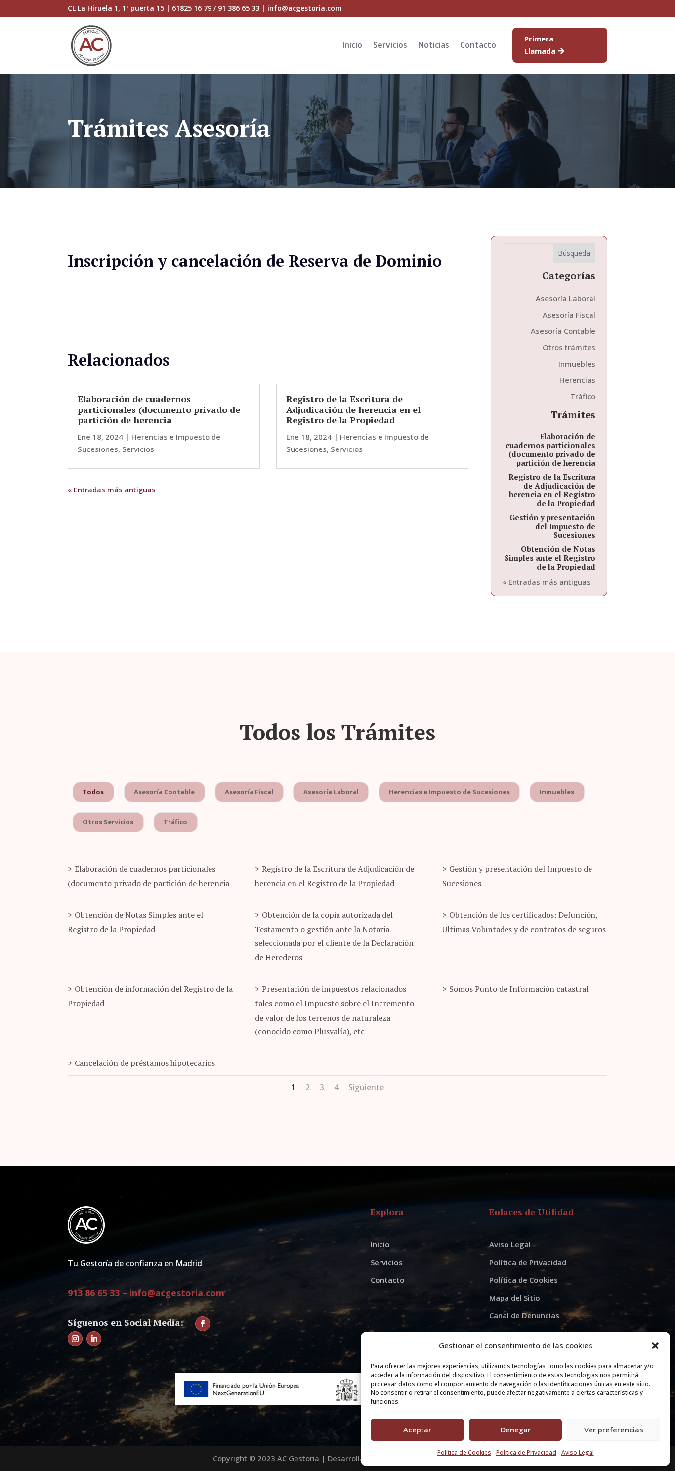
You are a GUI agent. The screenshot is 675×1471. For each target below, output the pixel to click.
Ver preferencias (613, 1429)
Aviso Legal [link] (577, 1452)
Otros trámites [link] (569, 347)
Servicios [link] (390, 45)
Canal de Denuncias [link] (524, 1315)
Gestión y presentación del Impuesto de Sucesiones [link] (552, 526)
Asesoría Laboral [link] (565, 298)
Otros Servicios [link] (108, 821)
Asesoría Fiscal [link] (569, 315)
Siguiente (366, 1087)
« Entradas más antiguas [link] (112, 489)
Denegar (516, 1429)
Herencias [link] (577, 380)
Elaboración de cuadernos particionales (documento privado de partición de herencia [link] (159, 409)
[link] (91, 66)
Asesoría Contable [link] (563, 331)
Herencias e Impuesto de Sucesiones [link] (449, 791)
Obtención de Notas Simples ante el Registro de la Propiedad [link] (550, 558)
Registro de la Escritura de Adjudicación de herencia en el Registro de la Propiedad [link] (353, 409)
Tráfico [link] (582, 396)
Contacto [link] (478, 45)
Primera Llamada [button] (539, 45)
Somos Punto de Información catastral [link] (519, 988)
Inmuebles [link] (576, 363)
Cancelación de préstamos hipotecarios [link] (145, 1063)
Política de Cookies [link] (464, 1452)
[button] (655, 1345)
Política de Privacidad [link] (526, 1452)
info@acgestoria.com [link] (176, 1293)
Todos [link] (93, 791)
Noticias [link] (433, 45)
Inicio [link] (352, 45)
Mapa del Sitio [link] (514, 1298)
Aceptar (417, 1429)
